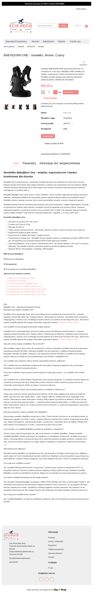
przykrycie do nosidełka (17, 281)
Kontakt (51, 557)
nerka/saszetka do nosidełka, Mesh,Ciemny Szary (27, 289)
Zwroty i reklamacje (55, 541)
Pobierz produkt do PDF (54, 143)
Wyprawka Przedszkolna (16, 41)
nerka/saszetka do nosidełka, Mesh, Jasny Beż (26, 292)
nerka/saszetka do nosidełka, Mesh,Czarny (24, 286)
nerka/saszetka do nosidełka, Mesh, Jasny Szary (27, 294)
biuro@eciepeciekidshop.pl (19, 558)
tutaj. (5, 444)
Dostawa (51, 537)
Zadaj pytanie (48, 136)
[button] (53, 532)
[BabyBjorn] (84, 63)
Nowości (35, 41)
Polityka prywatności (56, 549)
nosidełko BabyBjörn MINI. (68, 322)
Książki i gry (75, 41)
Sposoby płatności (55, 553)
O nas (50, 568)
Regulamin (52, 545)
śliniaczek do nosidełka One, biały (21, 278)
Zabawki (62, 41)
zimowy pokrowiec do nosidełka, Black (23, 284)
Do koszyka (69, 92)
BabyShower (48, 41)
